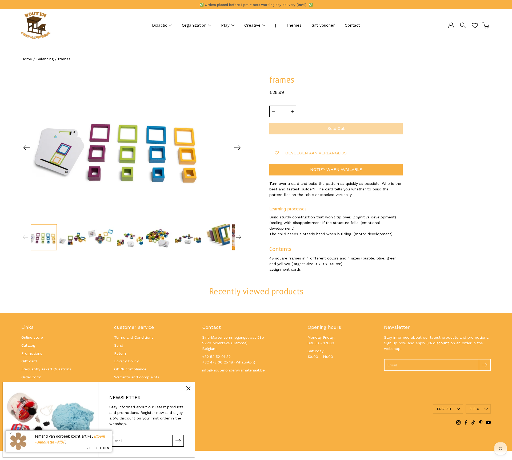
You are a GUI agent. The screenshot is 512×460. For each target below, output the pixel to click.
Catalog (28, 345)
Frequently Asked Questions (46, 369)
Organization (194, 25)
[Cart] (486, 25)
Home (26, 59)
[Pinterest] (480, 422)
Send (118, 345)
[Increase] (292, 111)
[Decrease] (273, 111)
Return (120, 353)
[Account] (451, 25)
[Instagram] (458, 422)
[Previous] (26, 147)
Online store (32, 337)
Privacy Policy (126, 361)
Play (225, 25)
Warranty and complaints (136, 377)
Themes (294, 25)
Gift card (29, 361)
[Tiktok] (473, 422)
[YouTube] (488, 422)
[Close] (188, 388)
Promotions (31, 353)
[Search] (463, 25)
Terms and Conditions (133, 337)
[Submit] (485, 365)
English (444, 409)
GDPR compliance (130, 369)
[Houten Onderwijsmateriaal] (36, 25)
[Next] (237, 147)
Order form (31, 377)
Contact (352, 25)
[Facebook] (465, 422)
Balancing (45, 59)
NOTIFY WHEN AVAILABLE (336, 169)
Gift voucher (323, 25)
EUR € (474, 409)
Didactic (159, 25)
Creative (252, 25)
